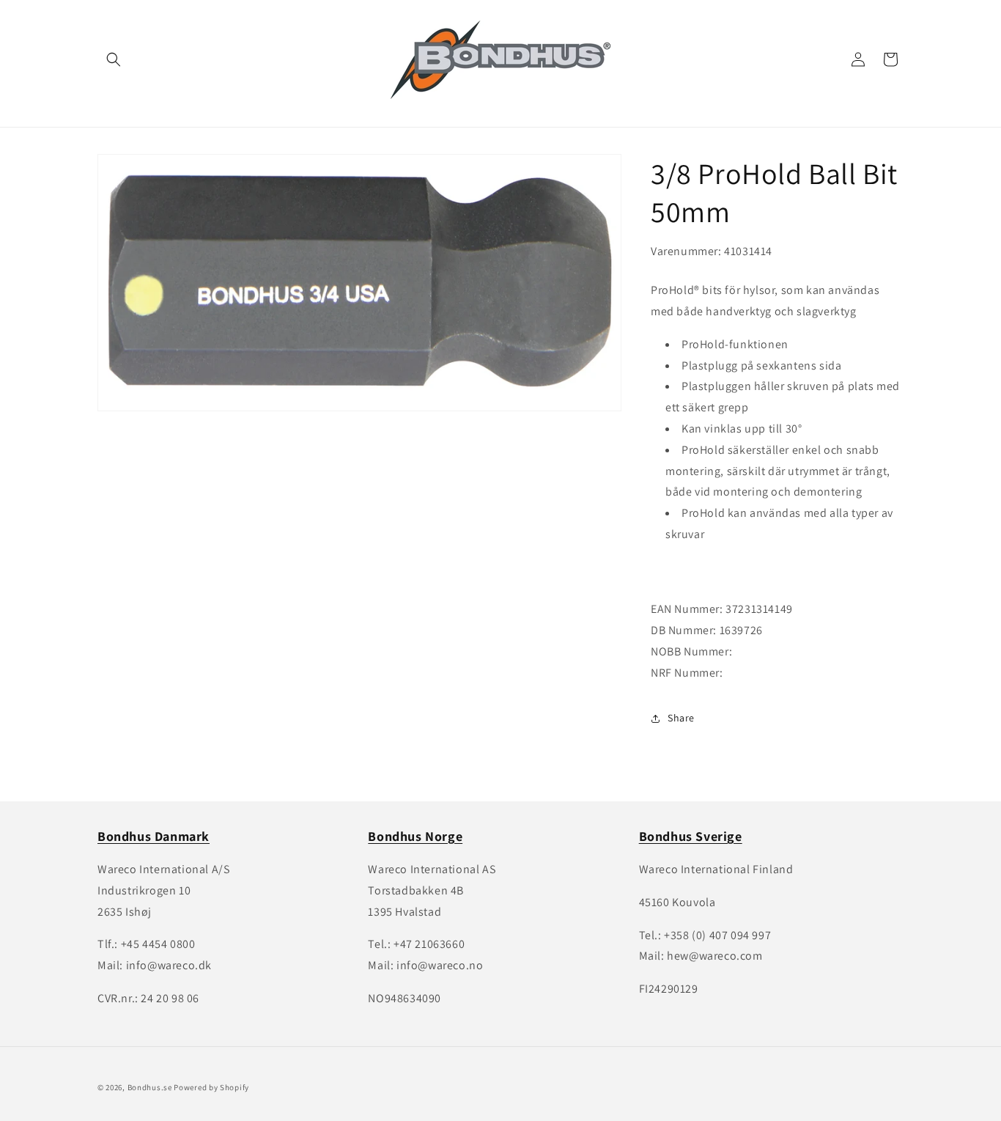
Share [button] (681, 717)
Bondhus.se (150, 1087)
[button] (113, 59)
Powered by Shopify (211, 1087)
